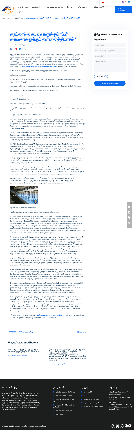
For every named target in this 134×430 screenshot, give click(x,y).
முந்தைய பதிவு (19, 332)
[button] (41, 7)
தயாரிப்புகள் (59, 414)
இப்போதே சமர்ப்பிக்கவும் (110, 83)
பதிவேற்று (100, 76)
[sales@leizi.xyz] (126, 2)
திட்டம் (86, 395)
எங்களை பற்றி (88, 392)
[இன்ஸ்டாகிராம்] (123, 2)
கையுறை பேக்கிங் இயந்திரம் (64, 395)
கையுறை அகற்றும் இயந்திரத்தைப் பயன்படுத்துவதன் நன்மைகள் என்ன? (24, 350)
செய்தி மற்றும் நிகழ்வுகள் (91, 399)
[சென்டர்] (129, 2)
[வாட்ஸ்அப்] (25, 49)
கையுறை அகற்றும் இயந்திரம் (64, 410)
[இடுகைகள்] (16, 49)
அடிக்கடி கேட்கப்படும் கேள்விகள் (94, 406)
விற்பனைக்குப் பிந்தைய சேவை (93, 403)
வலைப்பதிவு (12, 355)
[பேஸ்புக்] (11, 49)
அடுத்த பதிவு (83, 332)
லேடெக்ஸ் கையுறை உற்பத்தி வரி (65, 392)
